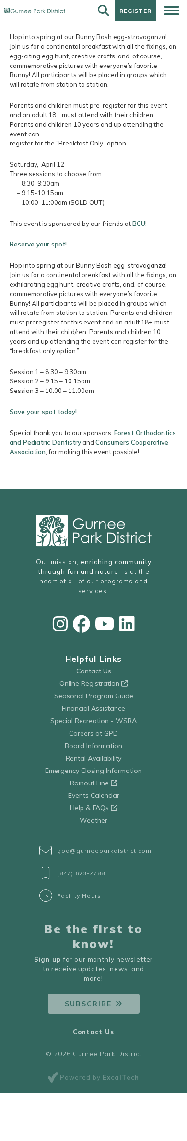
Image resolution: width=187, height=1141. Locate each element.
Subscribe (88, 1003)
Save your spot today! (43, 411)
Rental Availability (93, 758)
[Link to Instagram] (60, 624)
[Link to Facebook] (81, 624)
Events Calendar (93, 795)
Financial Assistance (93, 708)
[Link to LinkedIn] (127, 624)
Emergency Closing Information (93, 770)
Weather (93, 820)
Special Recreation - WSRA (93, 720)
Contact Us (93, 671)
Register (135, 10)
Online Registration (90, 683)
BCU (138, 223)
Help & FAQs (90, 808)
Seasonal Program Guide (93, 696)
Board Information (93, 745)
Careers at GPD (93, 733)
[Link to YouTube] (105, 624)
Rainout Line (90, 783)
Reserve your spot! (38, 244)
